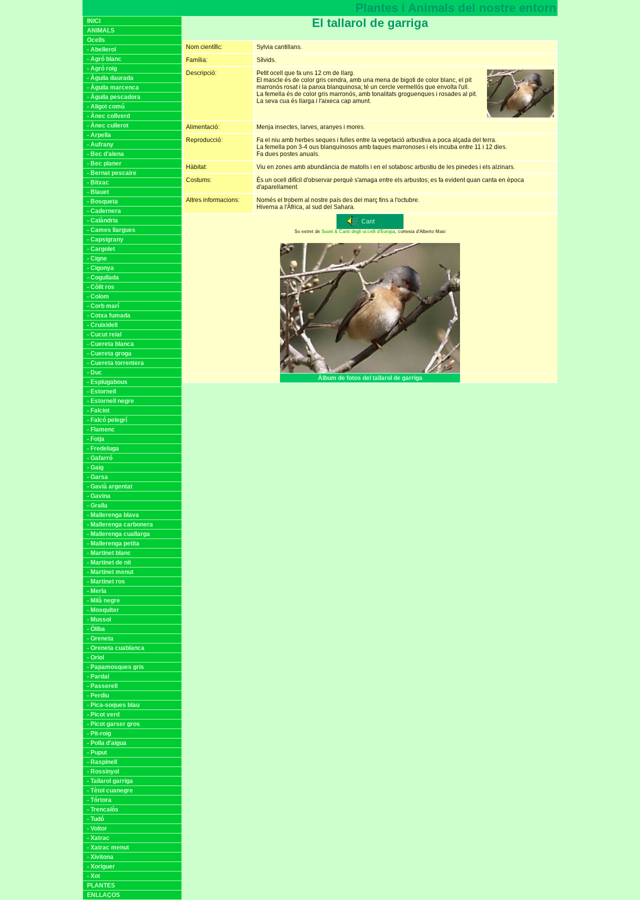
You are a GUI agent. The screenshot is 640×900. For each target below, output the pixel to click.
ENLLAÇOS (103, 895)
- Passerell (102, 686)
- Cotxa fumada (108, 315)
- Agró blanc (104, 59)
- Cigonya (100, 268)
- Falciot (98, 410)
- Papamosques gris (115, 667)
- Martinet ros (106, 581)
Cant (368, 221)
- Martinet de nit (109, 562)
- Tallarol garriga (110, 781)
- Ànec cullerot (107, 125)
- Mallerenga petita (113, 543)
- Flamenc (101, 429)
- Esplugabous (107, 382)
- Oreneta (100, 638)
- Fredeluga (103, 448)
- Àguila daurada (110, 78)
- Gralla (97, 505)
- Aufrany (100, 144)
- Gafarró (99, 458)
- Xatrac (98, 838)
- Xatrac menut (108, 847)
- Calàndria (102, 220)
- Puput (97, 752)
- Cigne (97, 258)
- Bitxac (98, 182)
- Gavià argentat (109, 486)
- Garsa (97, 477)
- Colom (98, 296)
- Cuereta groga (109, 353)
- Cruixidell (102, 325)
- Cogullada (103, 277)
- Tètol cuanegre (110, 790)
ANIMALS (100, 30)
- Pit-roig (99, 733)
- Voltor (97, 828)
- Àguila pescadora (113, 97)
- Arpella (99, 135)
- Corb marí (103, 306)
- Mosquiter (103, 610)
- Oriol (95, 657)
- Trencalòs (102, 809)
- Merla (96, 591)
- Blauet (98, 192)
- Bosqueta (102, 201)
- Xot (93, 876)
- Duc (94, 372)
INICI (93, 21)
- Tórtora (99, 800)
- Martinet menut (110, 572)
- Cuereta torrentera (115, 363)
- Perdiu (98, 695)
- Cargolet (101, 249)
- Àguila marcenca (113, 87)
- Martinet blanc (109, 553)
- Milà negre (103, 600)
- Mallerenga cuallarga (118, 534)
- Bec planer (104, 163)
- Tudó (95, 819)
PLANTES (101, 885)
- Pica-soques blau (113, 705)
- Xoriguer (101, 866)
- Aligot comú (105, 106)
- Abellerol (101, 49)
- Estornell (101, 391)
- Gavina (98, 496)
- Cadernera (104, 211)
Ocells (96, 40)
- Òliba (96, 629)
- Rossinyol (103, 771)
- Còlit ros (100, 287)
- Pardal (98, 676)
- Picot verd (103, 714)
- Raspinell (102, 762)
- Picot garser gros (113, 724)
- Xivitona (100, 857)
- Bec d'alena (105, 154)
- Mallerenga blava (113, 515)
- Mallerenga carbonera (120, 524)
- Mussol (99, 619)
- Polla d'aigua (106, 743)
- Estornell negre (110, 401)
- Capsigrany (105, 239)
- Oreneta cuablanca (115, 648)
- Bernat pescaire (111, 173)
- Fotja (95, 439)
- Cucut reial (104, 334)
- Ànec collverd (108, 116)
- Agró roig (102, 68)
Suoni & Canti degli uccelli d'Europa (358, 231)
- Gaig (95, 467)
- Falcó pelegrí (107, 420)
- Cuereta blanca (110, 344)
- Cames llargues (111, 230)
